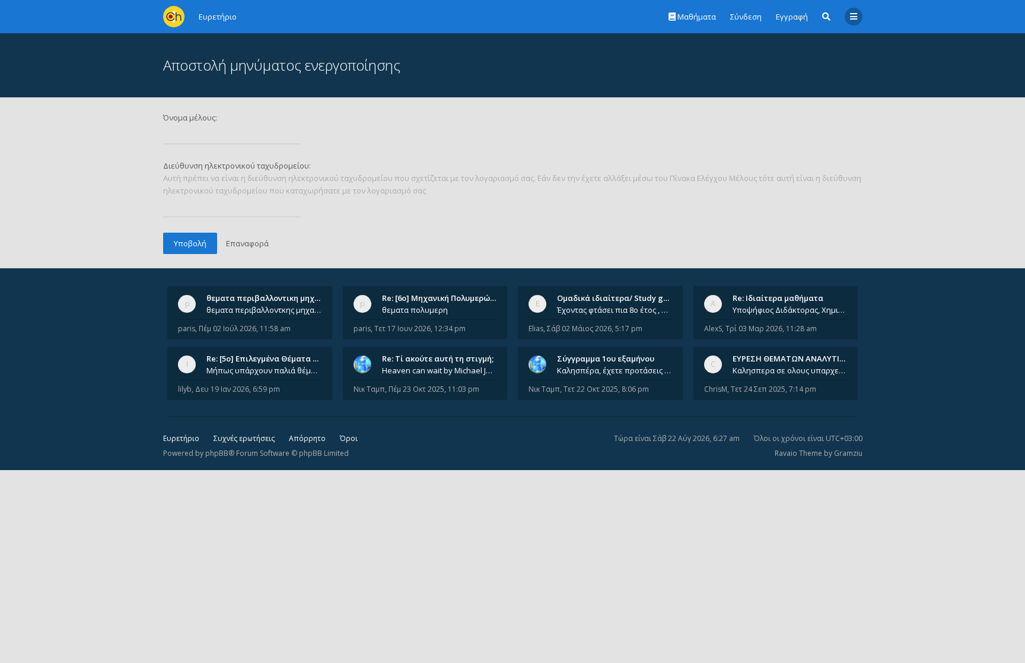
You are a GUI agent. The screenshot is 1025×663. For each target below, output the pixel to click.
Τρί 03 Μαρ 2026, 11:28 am (771, 328)
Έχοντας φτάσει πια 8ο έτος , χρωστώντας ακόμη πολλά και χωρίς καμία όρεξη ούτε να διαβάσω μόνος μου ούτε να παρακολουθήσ (614, 309)
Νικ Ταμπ (369, 389)
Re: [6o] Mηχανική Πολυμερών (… (443, 298)
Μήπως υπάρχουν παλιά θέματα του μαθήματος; (263, 370)
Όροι (349, 438)
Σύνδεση (746, 16)
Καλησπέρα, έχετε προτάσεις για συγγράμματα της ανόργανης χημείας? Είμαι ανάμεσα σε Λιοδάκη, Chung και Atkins (614, 370)
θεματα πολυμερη (415, 309)
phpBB (216, 453)
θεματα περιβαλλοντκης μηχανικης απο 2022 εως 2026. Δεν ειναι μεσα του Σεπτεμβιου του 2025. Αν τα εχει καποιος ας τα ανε (263, 309)
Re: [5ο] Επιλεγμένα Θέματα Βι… (266, 358)
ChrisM (715, 389)
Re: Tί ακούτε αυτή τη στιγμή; (438, 358)
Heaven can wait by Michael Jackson (439, 370)
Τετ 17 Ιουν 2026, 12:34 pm (420, 328)
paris (186, 328)
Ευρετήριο (181, 438)
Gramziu (848, 453)
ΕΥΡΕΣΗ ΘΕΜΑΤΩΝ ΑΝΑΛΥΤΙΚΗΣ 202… (804, 358)
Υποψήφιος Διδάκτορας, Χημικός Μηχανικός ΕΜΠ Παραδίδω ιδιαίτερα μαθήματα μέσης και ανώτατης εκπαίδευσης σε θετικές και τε (790, 309)
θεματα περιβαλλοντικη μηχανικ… (271, 298)
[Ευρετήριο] (173, 16)
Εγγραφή (792, 16)
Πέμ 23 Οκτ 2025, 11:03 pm (434, 389)
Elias (536, 328)
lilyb (185, 389)
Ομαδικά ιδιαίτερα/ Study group (619, 298)
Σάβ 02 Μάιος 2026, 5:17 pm (594, 328)
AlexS (713, 328)
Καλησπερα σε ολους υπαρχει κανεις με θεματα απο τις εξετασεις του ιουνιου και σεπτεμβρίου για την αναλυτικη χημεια (790, 370)
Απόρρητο (307, 438)
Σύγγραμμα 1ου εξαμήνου (605, 358)
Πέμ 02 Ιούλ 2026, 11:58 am (245, 328)
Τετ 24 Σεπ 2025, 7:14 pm (773, 389)
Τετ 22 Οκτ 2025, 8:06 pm (606, 389)
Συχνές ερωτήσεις (244, 438)
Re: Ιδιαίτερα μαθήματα (778, 298)
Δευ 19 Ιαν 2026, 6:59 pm (237, 389)
